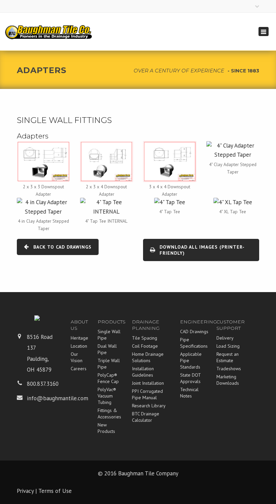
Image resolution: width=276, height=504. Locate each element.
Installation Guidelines (143, 372)
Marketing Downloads (227, 380)
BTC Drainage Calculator (145, 417)
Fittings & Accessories (109, 413)
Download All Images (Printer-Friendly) (202, 250)
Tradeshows (228, 369)
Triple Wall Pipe (109, 363)
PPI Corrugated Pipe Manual (147, 394)
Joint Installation (148, 383)
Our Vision (76, 357)
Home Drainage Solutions (148, 357)
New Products (106, 428)
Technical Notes (189, 392)
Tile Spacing (144, 338)
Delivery (225, 338)
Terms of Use (55, 491)
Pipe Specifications (194, 343)
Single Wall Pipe (109, 334)
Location (79, 346)
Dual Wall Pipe (107, 349)
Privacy (25, 491)
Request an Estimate (227, 357)
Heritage (79, 338)
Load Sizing (228, 346)
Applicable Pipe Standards (191, 360)
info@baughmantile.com (57, 398)
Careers (79, 369)
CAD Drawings (194, 331)
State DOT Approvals (190, 378)
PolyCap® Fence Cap (108, 378)
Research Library (149, 406)
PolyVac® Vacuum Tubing (107, 395)
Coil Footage (145, 346)
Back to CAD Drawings (62, 247)
